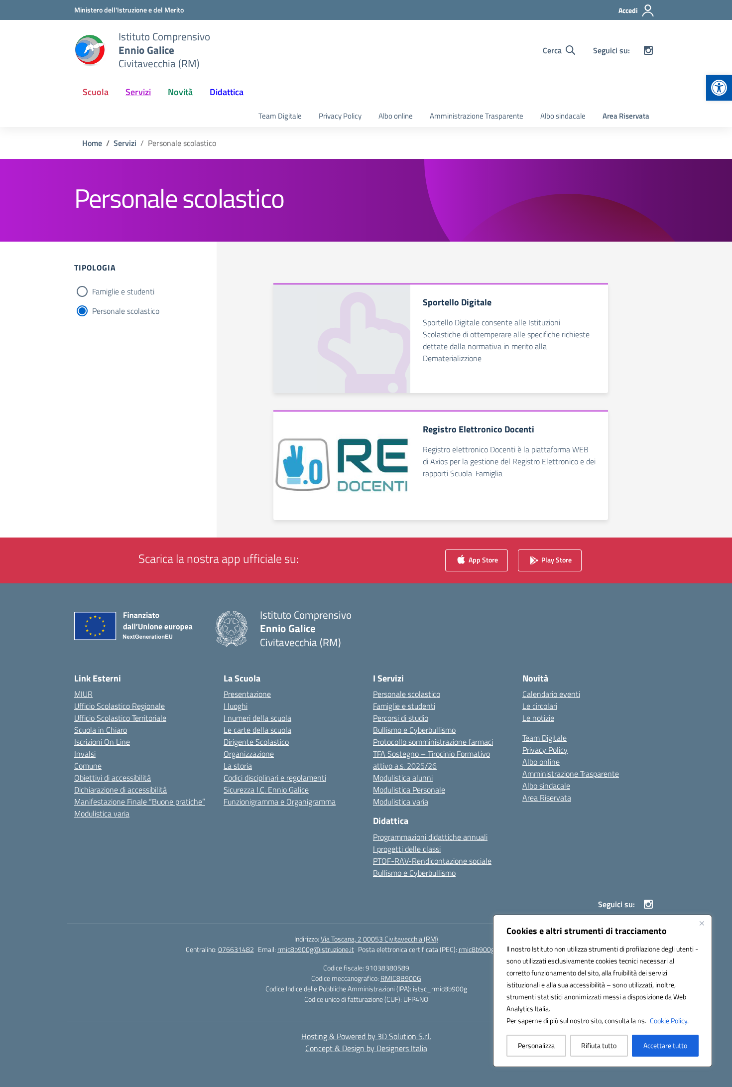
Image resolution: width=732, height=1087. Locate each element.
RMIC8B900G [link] (400, 978)
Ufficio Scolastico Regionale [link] (119, 706)
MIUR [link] (83, 694)
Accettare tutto (665, 1045)
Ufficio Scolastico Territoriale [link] (120, 718)
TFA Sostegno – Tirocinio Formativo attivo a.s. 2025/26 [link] (431, 760)
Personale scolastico (125, 311)
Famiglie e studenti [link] (404, 706)
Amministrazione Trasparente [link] (476, 116)
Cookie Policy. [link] (669, 1020)
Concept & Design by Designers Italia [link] (366, 1048)
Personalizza (536, 1045)
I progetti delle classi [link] (407, 849)
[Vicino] (702, 923)
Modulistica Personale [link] (409, 790)
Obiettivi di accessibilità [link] (112, 778)
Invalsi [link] (85, 754)
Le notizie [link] (538, 718)
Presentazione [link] (247, 694)
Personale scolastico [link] (406, 694)
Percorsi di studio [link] (400, 718)
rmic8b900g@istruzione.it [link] (315, 949)
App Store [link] (482, 559)
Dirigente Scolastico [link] (256, 742)
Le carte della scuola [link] (257, 730)
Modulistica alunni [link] (403, 778)
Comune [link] (88, 766)
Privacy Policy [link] (340, 116)
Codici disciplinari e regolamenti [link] (275, 778)
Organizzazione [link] (249, 754)
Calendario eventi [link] (551, 694)
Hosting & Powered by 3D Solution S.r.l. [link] (366, 1036)
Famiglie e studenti (123, 291)
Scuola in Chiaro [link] (100, 730)
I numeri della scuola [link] (257, 718)
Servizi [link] (138, 92)
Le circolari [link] (539, 706)
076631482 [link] (236, 949)
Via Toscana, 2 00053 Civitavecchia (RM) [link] (379, 939)
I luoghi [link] (235, 706)
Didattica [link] (227, 92)
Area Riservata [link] (626, 116)
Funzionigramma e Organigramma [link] (280, 802)
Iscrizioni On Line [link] (102, 742)
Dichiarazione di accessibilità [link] (120, 790)
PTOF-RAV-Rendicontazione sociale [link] (432, 861)
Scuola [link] (96, 92)
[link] (719, 88)
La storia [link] (238, 766)
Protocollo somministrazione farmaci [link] (433, 742)
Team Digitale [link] (280, 116)
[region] (602, 991)
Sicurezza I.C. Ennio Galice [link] (266, 790)
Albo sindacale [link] (563, 116)
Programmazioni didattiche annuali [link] (430, 837)
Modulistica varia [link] (101, 813)
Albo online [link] (395, 116)
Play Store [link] (556, 559)
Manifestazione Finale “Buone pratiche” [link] (139, 802)
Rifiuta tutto (598, 1045)
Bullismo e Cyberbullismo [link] (414, 730)
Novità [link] (180, 92)
